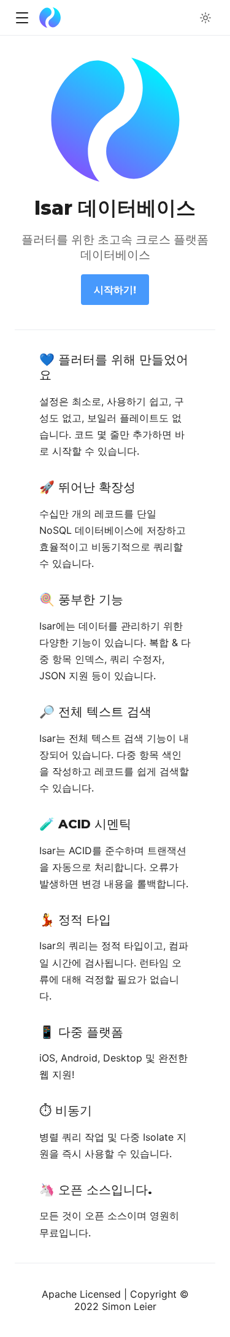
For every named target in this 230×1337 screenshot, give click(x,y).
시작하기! (115, 289)
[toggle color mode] (205, 18)
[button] (22, 18)
